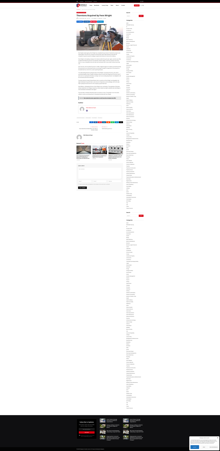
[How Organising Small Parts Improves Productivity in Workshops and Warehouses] (83, 150)
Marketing (128, 142)
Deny (204, 447)
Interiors (128, 123)
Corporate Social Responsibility (132, 61)
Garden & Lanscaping (130, 94)
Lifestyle (127, 134)
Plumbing (128, 156)
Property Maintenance (130, 173)
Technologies (128, 199)
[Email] (72, 70)
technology (128, 200)
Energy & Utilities (129, 70)
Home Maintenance (130, 114)
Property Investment (130, 171)
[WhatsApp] (72, 68)
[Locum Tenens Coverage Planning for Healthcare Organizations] (103, 420)
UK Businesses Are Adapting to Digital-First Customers (99, 156)
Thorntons (100, 117)
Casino (127, 46)
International (128, 125)
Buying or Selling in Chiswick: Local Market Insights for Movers (113, 426)
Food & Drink (128, 83)
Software (128, 188)
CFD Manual (128, 50)
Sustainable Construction (131, 197)
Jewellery (128, 127)
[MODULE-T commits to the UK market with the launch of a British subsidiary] (116, 150)
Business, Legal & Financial (81, 12)
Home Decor (128, 111)
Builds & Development (130, 41)
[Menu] (77, 1)
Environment (128, 72)
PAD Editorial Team (83, 18)
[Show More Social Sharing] (105, 22)
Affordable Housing (130, 24)
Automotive (128, 34)
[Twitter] (72, 59)
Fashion (127, 78)
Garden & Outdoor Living (131, 96)
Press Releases (129, 160)
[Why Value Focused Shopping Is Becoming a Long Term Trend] (103, 432)
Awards (127, 35)
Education (128, 67)
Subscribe (137, 5)
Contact (123, 5)
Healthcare (128, 103)
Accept (194, 447)
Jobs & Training (129, 129)
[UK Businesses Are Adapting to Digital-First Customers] (99, 150)
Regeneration (129, 180)
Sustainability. (129, 195)
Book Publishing (129, 39)
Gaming (127, 90)
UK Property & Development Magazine (97, 449)
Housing (128, 118)
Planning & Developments (131, 153)
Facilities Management (130, 76)
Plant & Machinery (129, 155)
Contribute (81, 1)
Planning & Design (129, 151)
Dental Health (129, 65)
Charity (127, 54)
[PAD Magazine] (81, 5)
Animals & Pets (129, 28)
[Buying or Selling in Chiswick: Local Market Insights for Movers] (103, 426)
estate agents (88, 117)
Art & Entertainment (130, 32)
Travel (127, 206)
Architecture (128, 30)
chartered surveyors (80, 117)
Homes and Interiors (130, 116)
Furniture (128, 87)
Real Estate (128, 178)
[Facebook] (72, 56)
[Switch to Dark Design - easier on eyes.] (141, 5)
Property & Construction (131, 167)
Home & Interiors (129, 109)
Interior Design (129, 122)
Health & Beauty (129, 100)
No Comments (94, 18)
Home (91, 5)
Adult (127, 23)
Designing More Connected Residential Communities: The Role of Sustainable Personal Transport (113, 438)
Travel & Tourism (129, 208)
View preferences (214, 447)
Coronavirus (128, 59)
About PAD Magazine (88, 1)
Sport (127, 189)
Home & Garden (129, 107)
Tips (127, 202)
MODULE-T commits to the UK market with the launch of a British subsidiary (115, 157)
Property (128, 166)
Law (127, 131)
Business (128, 43)
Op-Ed (127, 149)
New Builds (96, 5)
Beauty (127, 37)
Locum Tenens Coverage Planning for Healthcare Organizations (112, 420)
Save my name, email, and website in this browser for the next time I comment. (94, 184)
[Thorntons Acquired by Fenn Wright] (99, 37)
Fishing (127, 81)
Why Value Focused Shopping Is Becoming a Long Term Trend (113, 431)
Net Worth (128, 145)
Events (127, 74)
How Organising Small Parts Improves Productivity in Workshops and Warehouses (82, 157)
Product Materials (129, 162)
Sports (127, 191)
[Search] (143, 5)
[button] (217, 437)
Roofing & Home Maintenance (132, 182)
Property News (129, 175)
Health (127, 98)
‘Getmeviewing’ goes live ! (107, 128)
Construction (128, 57)
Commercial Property (130, 56)
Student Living (129, 193)
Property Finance (129, 169)
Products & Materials (130, 164)
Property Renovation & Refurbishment (133, 177)
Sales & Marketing (129, 184)
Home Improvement (130, 112)
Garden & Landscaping (130, 92)
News (112, 5)
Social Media (128, 186)
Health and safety (129, 101)
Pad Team (95, 1)
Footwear (128, 85)
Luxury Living (105, 5)
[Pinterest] (72, 65)
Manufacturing (129, 140)
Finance (127, 79)
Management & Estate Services (132, 138)
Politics (127, 158)
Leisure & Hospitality (130, 133)
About (117, 5)
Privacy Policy (86, 436)
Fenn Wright (94, 117)
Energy (127, 68)
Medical (127, 144)
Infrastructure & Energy (130, 120)
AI (126, 26)
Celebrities (128, 48)
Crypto (127, 63)
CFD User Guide (129, 52)
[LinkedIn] (72, 62)
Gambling (128, 89)
